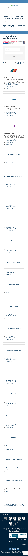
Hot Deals (12, 504)
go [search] (14, 56)
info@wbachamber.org (22, 545)
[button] (3, 63)
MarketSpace (17, 504)
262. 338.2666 (24, 544)
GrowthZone (13, 552)
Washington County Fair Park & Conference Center (12, 489)
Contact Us (10, 505)
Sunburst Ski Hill (8, 77)
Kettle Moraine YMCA (9, 133)
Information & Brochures (19, 505)
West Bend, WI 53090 (15, 543)
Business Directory (9, 503)
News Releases (16, 503)
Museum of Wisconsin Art (10, 106)
